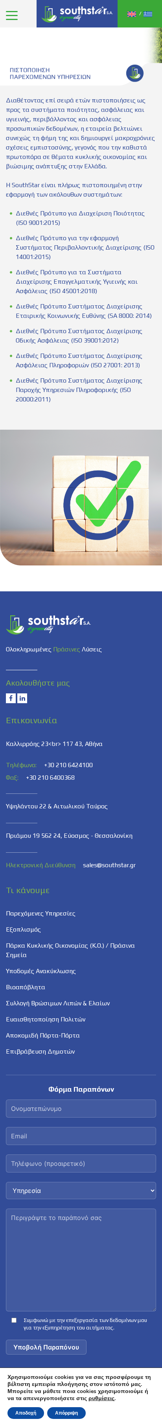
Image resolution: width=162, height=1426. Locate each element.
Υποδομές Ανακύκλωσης (41, 971)
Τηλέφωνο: (21, 765)
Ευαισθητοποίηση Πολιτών (45, 1019)
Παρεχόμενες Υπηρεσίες (40, 913)
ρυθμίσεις (101, 1398)
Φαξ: (12, 777)
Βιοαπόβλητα (25, 987)
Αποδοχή (25, 1413)
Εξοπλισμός (23, 929)
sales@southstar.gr (109, 865)
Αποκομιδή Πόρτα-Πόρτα (43, 1035)
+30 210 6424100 (68, 765)
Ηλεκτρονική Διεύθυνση (40, 865)
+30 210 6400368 (50, 777)
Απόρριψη (66, 1413)
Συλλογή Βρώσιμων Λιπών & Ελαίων (58, 1003)
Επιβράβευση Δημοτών (40, 1051)
